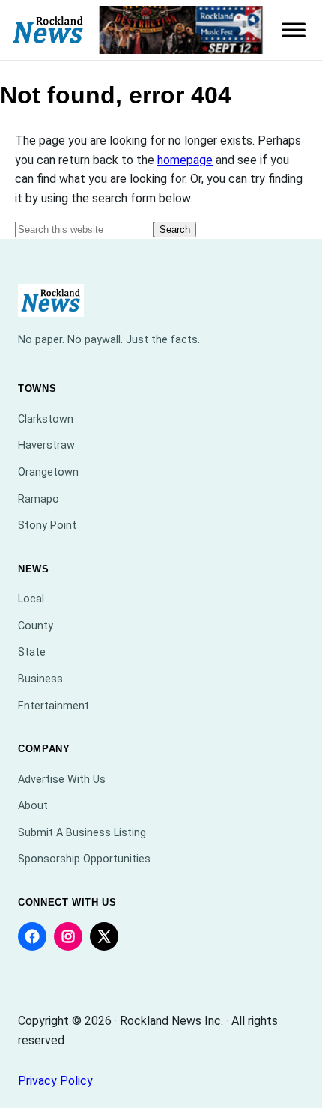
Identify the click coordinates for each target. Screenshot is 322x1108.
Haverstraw (46, 445)
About (33, 805)
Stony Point (47, 525)
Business (40, 679)
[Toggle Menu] (294, 30)
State (32, 652)
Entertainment (53, 706)
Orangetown (48, 472)
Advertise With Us (62, 779)
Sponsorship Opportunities (84, 859)
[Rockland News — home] (48, 30)
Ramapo (38, 499)
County (35, 626)
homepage (185, 160)
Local (31, 599)
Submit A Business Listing (82, 832)
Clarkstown (45, 419)
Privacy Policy (55, 1081)
